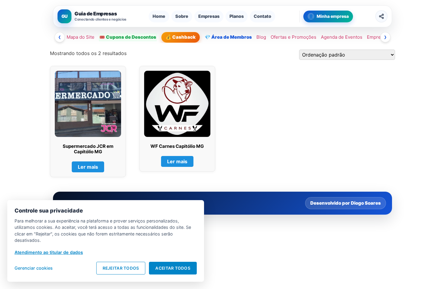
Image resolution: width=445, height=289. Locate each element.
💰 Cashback (181, 37)
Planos (236, 16)
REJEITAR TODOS (121, 268)
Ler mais (88, 167)
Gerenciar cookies (34, 268)
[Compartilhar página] (381, 16)
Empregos (378, 37)
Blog (261, 37)
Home (159, 16)
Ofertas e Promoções (293, 37)
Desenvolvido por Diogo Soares (345, 203)
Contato (262, 16)
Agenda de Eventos (341, 37)
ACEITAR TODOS (172, 268)
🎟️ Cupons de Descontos (127, 37)
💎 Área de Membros (228, 37)
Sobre (181, 16)
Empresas (208, 16)
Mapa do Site (80, 37)
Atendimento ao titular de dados (49, 252)
